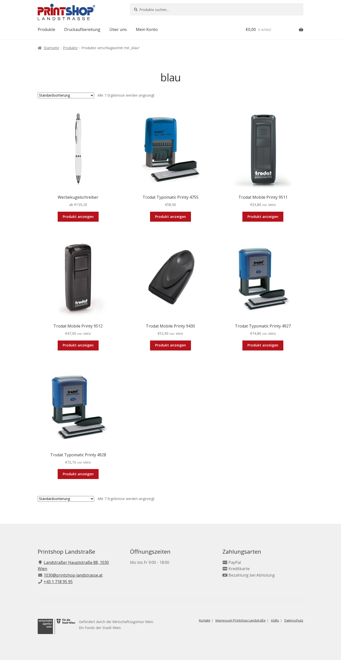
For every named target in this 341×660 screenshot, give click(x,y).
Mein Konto (147, 29)
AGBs (275, 620)
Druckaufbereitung (82, 29)
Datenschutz (293, 620)
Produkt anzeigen (78, 216)
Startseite (51, 47)
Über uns (118, 29)
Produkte (46, 29)
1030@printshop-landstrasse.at (73, 575)
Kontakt (204, 620)
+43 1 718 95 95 (58, 581)
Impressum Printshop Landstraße (240, 620)
